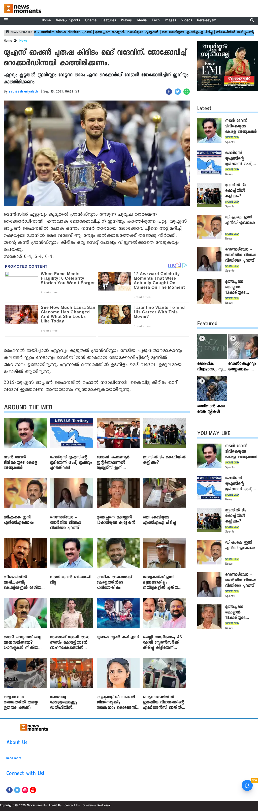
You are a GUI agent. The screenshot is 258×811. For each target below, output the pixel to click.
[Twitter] (17, 790)
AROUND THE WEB (28, 408)
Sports (74, 21)
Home (46, 21)
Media (142, 21)
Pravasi (126, 21)
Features (109, 21)
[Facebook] (9, 790)
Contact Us (72, 805)
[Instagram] (25, 790)
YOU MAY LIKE (213, 434)
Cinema (90, 21)
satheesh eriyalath (23, 92)
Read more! (14, 758)
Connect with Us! (25, 774)
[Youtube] (33, 790)
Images (170, 21)
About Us (16, 743)
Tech (156, 21)
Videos (186, 21)
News (60, 21)
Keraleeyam (206, 21)
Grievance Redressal (97, 805)
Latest (204, 109)
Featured (207, 324)
